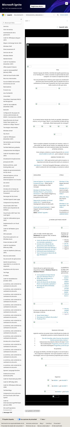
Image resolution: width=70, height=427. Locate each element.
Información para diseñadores (45, 251)
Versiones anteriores (32, 423)
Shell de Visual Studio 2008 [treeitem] (11, 75)
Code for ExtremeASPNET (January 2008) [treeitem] (10, 71)
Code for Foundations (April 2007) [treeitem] (11, 155)
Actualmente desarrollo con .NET (46, 249)
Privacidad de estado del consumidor (12, 426)
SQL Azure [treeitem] (6, 134)
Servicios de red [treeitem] (8, 52)
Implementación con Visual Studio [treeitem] (11, 224)
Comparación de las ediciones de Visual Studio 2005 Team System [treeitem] (12, 395)
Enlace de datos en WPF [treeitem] (10, 242)
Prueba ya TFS (41, 319)
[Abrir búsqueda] (58, 15)
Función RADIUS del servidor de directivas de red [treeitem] (11, 83)
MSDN (55, 380)
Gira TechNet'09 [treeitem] (7, 93)
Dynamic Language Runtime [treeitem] (11, 370)
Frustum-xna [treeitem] (7, 90)
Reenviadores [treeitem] (7, 87)
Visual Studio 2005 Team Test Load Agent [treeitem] (11, 214)
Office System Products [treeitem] (10, 67)
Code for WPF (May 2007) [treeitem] (10, 382)
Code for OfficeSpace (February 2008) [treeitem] (12, 386)
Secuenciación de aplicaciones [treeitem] (12, 259)
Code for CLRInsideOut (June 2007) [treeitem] (11, 219)
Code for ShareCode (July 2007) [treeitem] (12, 379)
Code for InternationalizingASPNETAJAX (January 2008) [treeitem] (12, 403)
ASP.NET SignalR (42, 212)
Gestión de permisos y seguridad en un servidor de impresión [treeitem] (11, 264)
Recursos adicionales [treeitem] (9, 256)
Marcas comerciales (43, 426)
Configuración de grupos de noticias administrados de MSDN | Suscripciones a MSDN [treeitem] (12, 115)
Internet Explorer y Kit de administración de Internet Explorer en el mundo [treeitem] (12, 177)
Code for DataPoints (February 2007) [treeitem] (12, 251)
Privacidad (57, 423)
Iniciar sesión (64, 15)
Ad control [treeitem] (6, 183)
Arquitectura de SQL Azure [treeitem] (11, 269)
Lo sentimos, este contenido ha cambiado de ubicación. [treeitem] (12, 285)
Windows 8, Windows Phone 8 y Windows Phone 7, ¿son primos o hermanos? (43, 191)
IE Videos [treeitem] (6, 275)
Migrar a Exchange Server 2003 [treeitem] (12, 43)
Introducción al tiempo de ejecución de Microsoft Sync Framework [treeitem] (11, 191)
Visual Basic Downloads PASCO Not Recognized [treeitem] (12, 100)
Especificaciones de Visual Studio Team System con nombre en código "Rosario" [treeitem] (11, 122)
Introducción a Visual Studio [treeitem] (11, 341)
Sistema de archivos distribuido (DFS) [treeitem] (9, 375)
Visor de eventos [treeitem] (8, 29)
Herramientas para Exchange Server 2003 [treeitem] (11, 143)
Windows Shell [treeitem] (7, 46)
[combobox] (11, 22)
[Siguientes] (54, 15)
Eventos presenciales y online (58, 340)
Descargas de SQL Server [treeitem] (10, 196)
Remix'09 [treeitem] (6, 110)
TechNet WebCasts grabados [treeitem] (11, 147)
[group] (47, 217)
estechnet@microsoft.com (46, 154)
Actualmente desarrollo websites (46, 247)
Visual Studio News (42, 315)
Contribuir (49, 423)
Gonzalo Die (39, 160)
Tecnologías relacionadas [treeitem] (10, 127)
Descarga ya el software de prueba (47, 317)
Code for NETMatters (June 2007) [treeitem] (11, 230)
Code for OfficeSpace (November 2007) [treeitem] (9, 138)
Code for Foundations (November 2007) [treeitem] (9, 63)
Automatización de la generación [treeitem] (9, 34)
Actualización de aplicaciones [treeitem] (11, 159)
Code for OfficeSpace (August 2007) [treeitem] (11, 39)
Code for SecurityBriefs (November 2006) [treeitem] (10, 105)
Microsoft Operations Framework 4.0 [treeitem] (9, 409)
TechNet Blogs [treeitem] (7, 390)
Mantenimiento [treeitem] (7, 59)
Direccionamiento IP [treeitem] (9, 49)
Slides (61, 185)
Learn (26, 21)
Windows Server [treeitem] (8, 130)
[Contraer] (21, 19)
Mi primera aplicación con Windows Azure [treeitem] (10, 238)
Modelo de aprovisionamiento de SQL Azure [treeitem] (11, 171)
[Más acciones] (67, 20)
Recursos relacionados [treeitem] (9, 78)
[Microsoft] (3, 15)
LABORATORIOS (63, 214)
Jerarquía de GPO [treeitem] (8, 162)
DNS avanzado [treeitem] (7, 234)
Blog (41, 423)
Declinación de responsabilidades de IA (12, 423)
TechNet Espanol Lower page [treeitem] (11, 199)
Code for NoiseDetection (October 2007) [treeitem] (10, 280)
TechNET (64, 380)
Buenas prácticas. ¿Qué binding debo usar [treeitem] (10, 166)
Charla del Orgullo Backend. (42, 207)
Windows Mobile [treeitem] (8, 55)
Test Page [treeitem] (6, 272)
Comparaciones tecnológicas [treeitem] (11, 150)
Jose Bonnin (37, 165)
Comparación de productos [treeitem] (11, 202)
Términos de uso (30, 426)
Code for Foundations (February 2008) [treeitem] (9, 246)
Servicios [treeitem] (5, 26)
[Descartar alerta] (66, 3)
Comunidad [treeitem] (6, 96)
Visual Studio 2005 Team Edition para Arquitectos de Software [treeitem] (11, 208)
